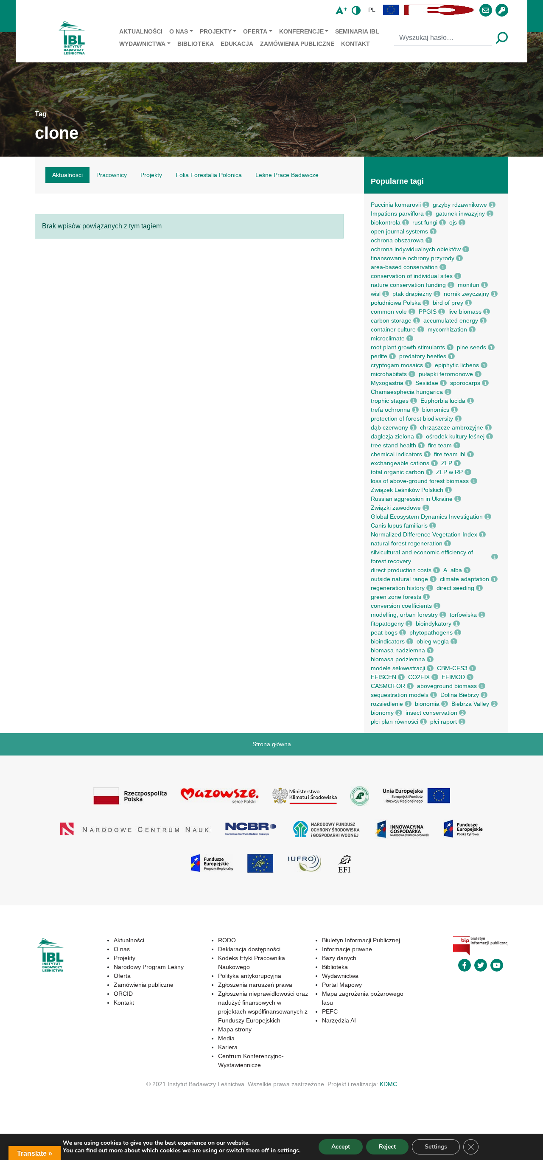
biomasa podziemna (398, 659)
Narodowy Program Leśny (149, 966)
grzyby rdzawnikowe (460, 204)
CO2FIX (419, 677)
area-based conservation (404, 267)
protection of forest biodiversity (412, 418)
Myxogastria (387, 382)
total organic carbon (397, 472)
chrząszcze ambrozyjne (451, 427)
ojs (453, 222)
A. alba (452, 570)
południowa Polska (396, 302)
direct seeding (455, 587)
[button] (391, 10)
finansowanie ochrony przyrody (412, 258)
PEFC (330, 1011)
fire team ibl (449, 454)
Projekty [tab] (151, 174)
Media (226, 1038)
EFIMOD (453, 677)
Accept (340, 1147)
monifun (468, 284)
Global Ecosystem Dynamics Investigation (427, 516)
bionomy (382, 712)
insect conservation (431, 712)
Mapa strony (235, 1029)
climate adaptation (464, 579)
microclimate (388, 338)
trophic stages (390, 400)
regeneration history (398, 587)
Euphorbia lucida (442, 400)
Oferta (255, 31)
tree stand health (393, 445)
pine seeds (471, 347)
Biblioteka (195, 43)
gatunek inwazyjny (460, 213)
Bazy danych (339, 958)
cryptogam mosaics (397, 365)
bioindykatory (433, 623)
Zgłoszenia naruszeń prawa (255, 984)
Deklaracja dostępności (249, 949)
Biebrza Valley (470, 703)
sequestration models (399, 694)
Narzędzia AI (339, 1020)
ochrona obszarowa (397, 240)
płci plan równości (394, 721)
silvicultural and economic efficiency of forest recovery (422, 557)
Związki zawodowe (396, 507)
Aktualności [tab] (67, 174)
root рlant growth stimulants (408, 347)
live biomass (464, 311)
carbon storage (391, 320)
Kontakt (355, 43)
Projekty (216, 31)
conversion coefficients (401, 605)
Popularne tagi (397, 181)
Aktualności (140, 31)
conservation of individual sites (412, 275)
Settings (436, 1147)
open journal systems (399, 231)
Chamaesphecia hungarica (407, 391)
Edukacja (237, 43)
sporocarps (465, 382)
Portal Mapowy (342, 984)
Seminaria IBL (357, 31)
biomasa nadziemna (398, 650)
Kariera (228, 1047)
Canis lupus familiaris (399, 525)
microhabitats (389, 374)
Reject (387, 1147)
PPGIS (428, 311)
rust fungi (424, 222)
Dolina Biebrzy (459, 694)
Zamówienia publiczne (297, 43)
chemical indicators (396, 454)
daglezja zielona (392, 436)
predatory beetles (422, 356)
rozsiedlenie (387, 703)
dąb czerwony (389, 427)
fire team (440, 445)
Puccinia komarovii (396, 204)
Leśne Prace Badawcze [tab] (287, 174)
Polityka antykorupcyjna (249, 975)
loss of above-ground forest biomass (420, 480)
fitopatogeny (387, 623)
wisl (376, 293)
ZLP (446, 463)
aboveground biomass (447, 686)
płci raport (443, 721)
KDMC (388, 1084)
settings (288, 1150)
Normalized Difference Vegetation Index (424, 534)
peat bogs (384, 632)
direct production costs (401, 570)
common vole (389, 311)
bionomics (435, 409)
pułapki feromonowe (446, 374)
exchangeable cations (400, 463)
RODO (227, 940)
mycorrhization (447, 329)
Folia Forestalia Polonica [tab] (209, 174)
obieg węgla (433, 641)
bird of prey (448, 302)
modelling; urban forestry (404, 614)
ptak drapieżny (412, 293)
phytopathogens (431, 632)
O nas (178, 31)
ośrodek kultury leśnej (455, 436)
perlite (379, 356)
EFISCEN (383, 677)
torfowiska (463, 614)
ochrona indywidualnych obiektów (416, 249)
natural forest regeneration (406, 543)
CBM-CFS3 (452, 668)
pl (371, 9)
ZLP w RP (449, 472)
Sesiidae (426, 382)
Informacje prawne (347, 949)
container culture (393, 329)
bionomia (427, 703)
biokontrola (385, 222)
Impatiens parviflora (397, 213)
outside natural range (399, 579)
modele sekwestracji (398, 668)
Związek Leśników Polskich (407, 489)
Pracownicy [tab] (111, 174)
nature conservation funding (408, 284)
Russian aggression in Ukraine (412, 498)
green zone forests (396, 596)
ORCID (123, 993)
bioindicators (388, 641)
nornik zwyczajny (466, 293)
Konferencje (301, 31)
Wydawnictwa (142, 43)
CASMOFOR (388, 686)
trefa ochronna (390, 409)
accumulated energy (450, 320)
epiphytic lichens (457, 365)
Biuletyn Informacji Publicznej (361, 940)
